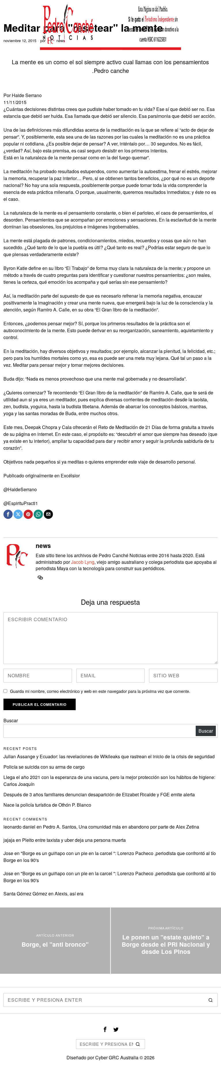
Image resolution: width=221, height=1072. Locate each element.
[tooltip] (8, 514)
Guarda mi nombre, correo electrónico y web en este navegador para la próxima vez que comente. (100, 691)
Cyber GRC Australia (116, 1057)
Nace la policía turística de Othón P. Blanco (47, 804)
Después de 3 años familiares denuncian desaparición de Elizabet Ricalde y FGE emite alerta (99, 794)
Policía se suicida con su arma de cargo (44, 766)
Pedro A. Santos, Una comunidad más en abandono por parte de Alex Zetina (121, 826)
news (43, 545)
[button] (211, 1000)
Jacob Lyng (82, 562)
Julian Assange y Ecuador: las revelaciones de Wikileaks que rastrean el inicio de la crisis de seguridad (109, 756)
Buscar (10, 720)
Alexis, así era (69, 893)
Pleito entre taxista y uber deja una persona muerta (74, 840)
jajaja (9, 840)
